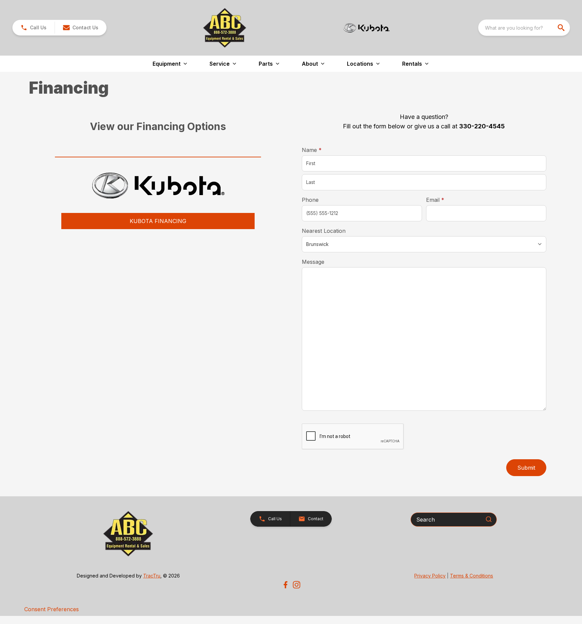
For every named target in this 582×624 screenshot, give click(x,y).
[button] (33, 28)
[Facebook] (285, 584)
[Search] (489, 519)
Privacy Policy (430, 576)
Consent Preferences (51, 609)
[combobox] (524, 28)
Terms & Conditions (471, 576)
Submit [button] (526, 467)
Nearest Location (324, 230)
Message (313, 261)
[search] (562, 27)
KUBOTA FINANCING (158, 221)
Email (445, 199)
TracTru (151, 576)
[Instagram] (296, 584)
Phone (310, 199)
